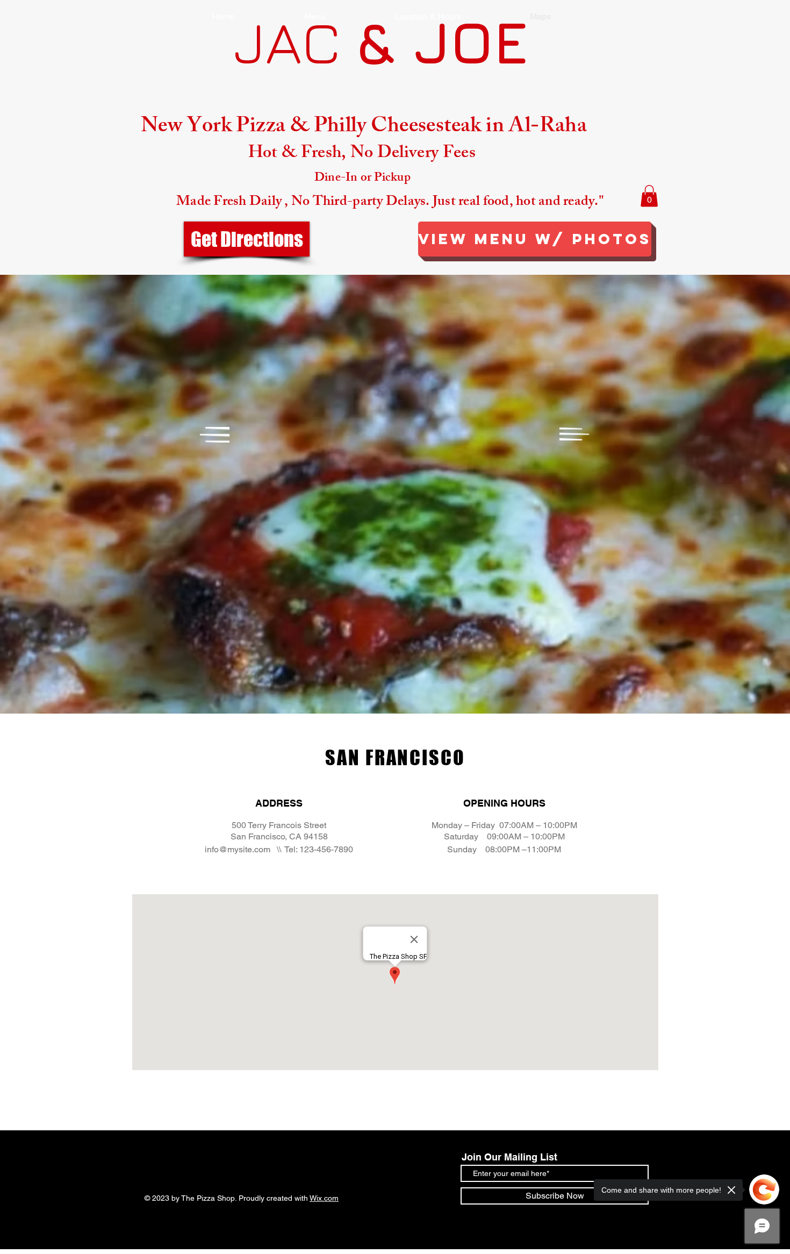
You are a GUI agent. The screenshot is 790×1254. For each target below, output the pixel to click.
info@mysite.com (237, 849)
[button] (649, 196)
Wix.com (324, 1198)
